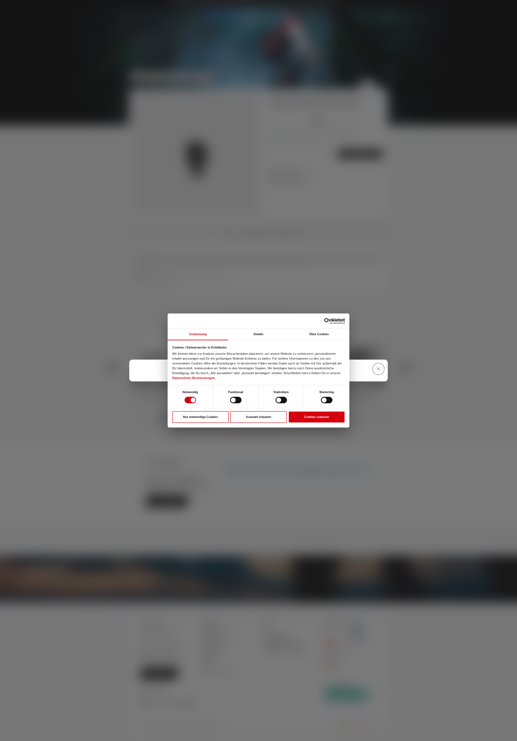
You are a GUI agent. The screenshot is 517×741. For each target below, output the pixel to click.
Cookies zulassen (316, 417)
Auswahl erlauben (258, 417)
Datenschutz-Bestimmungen (193, 378)
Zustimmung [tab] (198, 334)
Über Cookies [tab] (319, 334)
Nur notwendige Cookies (200, 417)
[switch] (236, 400)
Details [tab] (259, 334)
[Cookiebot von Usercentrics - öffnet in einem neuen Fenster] (327, 321)
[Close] (378, 369)
